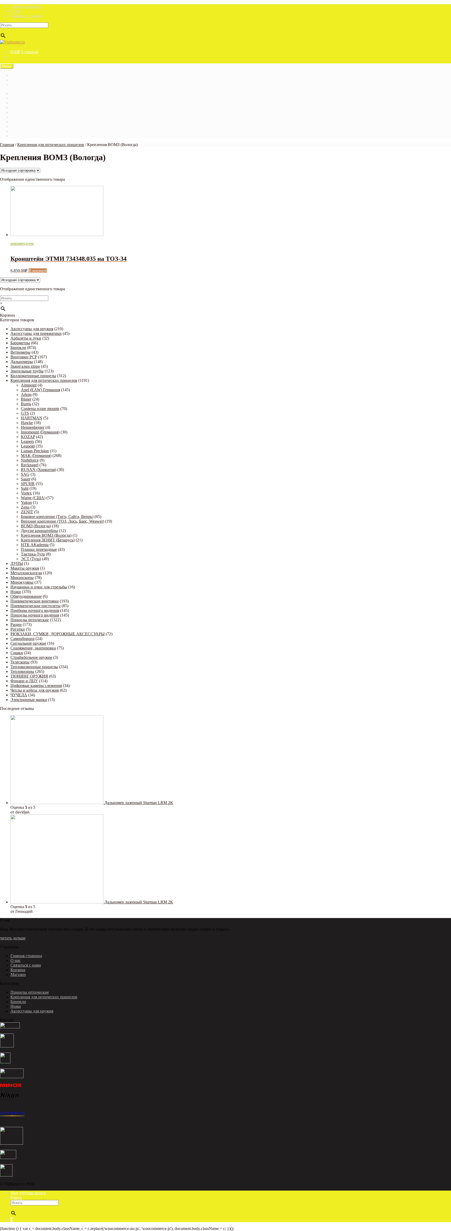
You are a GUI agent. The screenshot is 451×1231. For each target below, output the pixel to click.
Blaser (26, 399)
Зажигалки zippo (25, 366)
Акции (16, 98)
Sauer (25, 479)
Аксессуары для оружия (31, 329)
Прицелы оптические (29, 620)
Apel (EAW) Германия (40, 390)
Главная (17, 93)
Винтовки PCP (23, 357)
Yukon (26, 502)
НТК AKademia (35, 544)
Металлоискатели (26, 573)
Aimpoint (29, 385)
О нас (15, 11)
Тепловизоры (22, 671)
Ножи (15, 591)
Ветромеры (20, 352)
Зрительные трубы (27, 371)
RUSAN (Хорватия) (38, 469)
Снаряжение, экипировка (33, 648)
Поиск (16, 1197)
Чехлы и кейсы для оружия (34, 690)
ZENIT (27, 512)
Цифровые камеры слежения (36, 685)
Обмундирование (26, 596)
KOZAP (28, 437)
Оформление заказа (27, 131)
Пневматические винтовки (34, 601)
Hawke (27, 422)
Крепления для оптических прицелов (50, 144)
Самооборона (22, 638)
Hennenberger (32, 427)
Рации (16, 624)
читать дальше (13, 938)
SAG (25, 474)
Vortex (26, 493)
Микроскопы (22, 577)
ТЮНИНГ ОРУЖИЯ (29, 676)
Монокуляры (21, 582)
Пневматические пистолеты (35, 606)
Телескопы (19, 662)
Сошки (16, 652)
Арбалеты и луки (25, 338)
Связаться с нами (25, 16)
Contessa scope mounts (40, 408)
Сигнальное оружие (28, 643)
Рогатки (17, 629)
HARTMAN (31, 418)
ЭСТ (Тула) (31, 559)
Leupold (28, 446)
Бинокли (18, 347)
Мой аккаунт (21, 121)
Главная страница (26, 6)
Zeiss (25, 507)
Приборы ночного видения (34, 610)
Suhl (24, 488)
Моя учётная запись (28, 1193)
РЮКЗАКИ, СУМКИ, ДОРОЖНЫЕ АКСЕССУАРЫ (57, 634)
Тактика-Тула (33, 554)
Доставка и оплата (26, 84)
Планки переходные (39, 549)
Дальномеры (21, 361)
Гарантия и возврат (27, 80)
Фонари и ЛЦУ (24, 681)
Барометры (20, 343)
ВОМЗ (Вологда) (36, 526)
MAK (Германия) (36, 455)
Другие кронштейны (39, 530)
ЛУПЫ (16, 563)
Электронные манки (28, 699)
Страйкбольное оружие (31, 657)
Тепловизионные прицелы (34, 667)
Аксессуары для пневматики (36, 333)
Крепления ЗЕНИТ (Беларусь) (48, 540)
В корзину (37, 270)
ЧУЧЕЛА (18, 695)
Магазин (18, 75)
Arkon (26, 394)
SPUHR (28, 483)
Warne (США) (33, 498)
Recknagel (29, 465)
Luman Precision (35, 451)
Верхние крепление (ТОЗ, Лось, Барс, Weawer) (62, 521)
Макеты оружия (24, 568)
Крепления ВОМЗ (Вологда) (46, 535)
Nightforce (30, 460)
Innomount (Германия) (40, 432)
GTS (25, 413)
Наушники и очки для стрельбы (38, 587)
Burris (26, 404)
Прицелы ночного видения (34, 615)
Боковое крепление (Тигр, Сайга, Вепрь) (57, 516)
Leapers (27, 441)
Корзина (17, 112)
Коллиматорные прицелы (33, 375)
